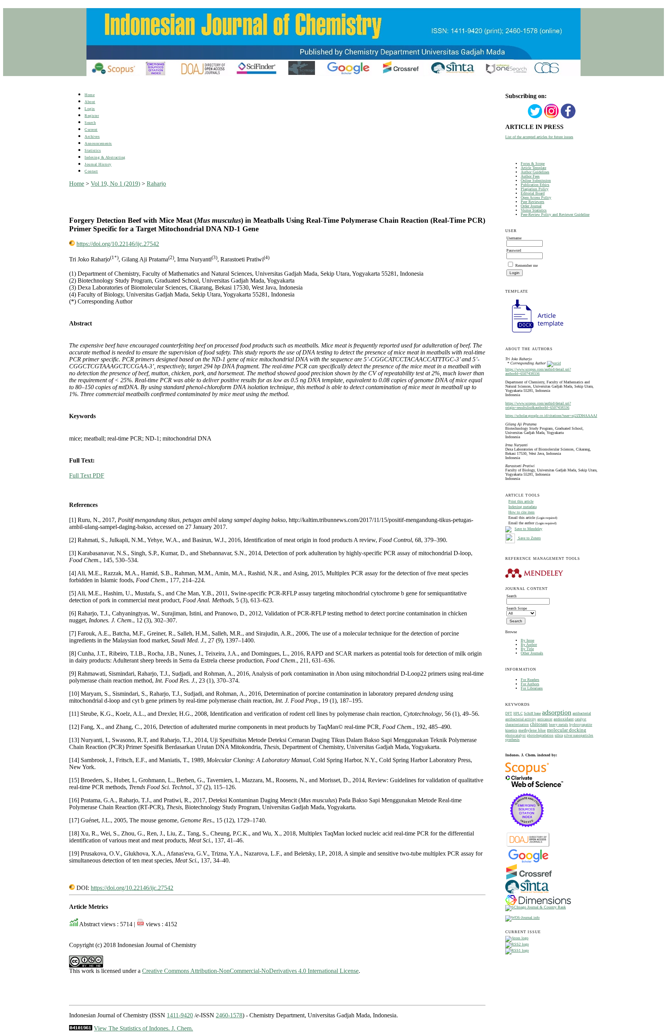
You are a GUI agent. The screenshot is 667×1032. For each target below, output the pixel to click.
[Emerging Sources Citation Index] (527, 831)
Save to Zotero (529, 538)
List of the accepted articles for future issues (539, 137)
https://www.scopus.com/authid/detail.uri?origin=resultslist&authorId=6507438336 (538, 405)
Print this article (520, 501)
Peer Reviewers (532, 202)
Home (90, 95)
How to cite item (521, 512)
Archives (92, 136)
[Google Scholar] (528, 862)
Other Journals (532, 653)
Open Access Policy (536, 197)
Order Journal (531, 206)
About (90, 102)
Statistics (93, 150)
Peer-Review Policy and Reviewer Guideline (555, 214)
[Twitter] (535, 117)
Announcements (98, 143)
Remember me (526, 265)
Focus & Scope (533, 163)
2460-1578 (229, 1015)
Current (91, 129)
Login (90, 109)
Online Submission (536, 180)
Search (90, 122)
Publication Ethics (535, 185)
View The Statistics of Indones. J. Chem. (143, 1028)
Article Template (533, 168)
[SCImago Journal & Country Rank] (535, 907)
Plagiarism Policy (534, 189)
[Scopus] (527, 773)
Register (92, 116)
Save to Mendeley (528, 529)
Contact (91, 171)
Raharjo (156, 183)
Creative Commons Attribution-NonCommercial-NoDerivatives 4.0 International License (250, 971)
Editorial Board (533, 193)
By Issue (527, 640)
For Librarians (532, 688)
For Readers (530, 680)
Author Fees (530, 176)
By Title (527, 649)
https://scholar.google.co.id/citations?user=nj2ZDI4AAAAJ (551, 415)
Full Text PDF (86, 475)
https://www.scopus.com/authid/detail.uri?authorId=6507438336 (538, 371)
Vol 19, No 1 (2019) (115, 183)
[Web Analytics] (80, 1028)
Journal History (98, 164)
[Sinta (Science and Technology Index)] (527, 893)
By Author (529, 644)
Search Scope (516, 608)
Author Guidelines (535, 172)
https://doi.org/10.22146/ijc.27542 (117, 244)
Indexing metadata (522, 507)
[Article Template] (534, 333)
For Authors (530, 684)
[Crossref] (529, 878)
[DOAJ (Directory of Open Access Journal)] (528, 846)
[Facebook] (568, 117)
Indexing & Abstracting (105, 157)
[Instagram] (551, 117)
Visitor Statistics (534, 210)
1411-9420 (180, 1015)
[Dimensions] (538, 904)
